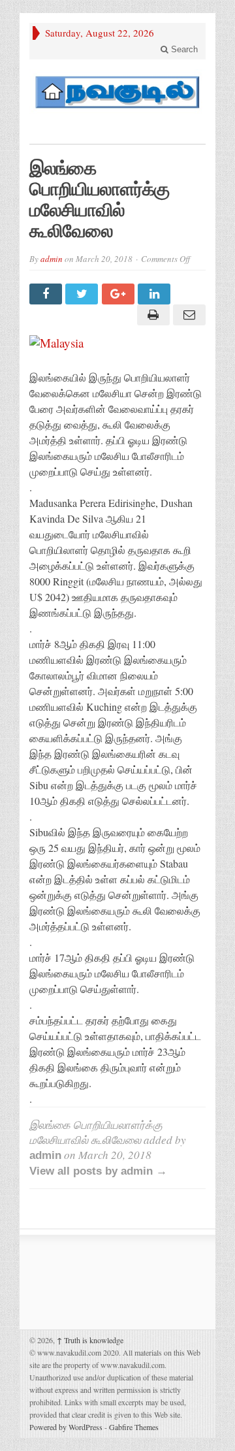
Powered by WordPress (65, 1427)
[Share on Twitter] (83, 294)
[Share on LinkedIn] (156, 294)
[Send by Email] (188, 314)
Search (183, 49)
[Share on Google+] (120, 294)
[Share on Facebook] (47, 294)
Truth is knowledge (90, 1340)
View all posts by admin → (98, 1171)
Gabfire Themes (134, 1427)
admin (51, 259)
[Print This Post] (151, 314)
